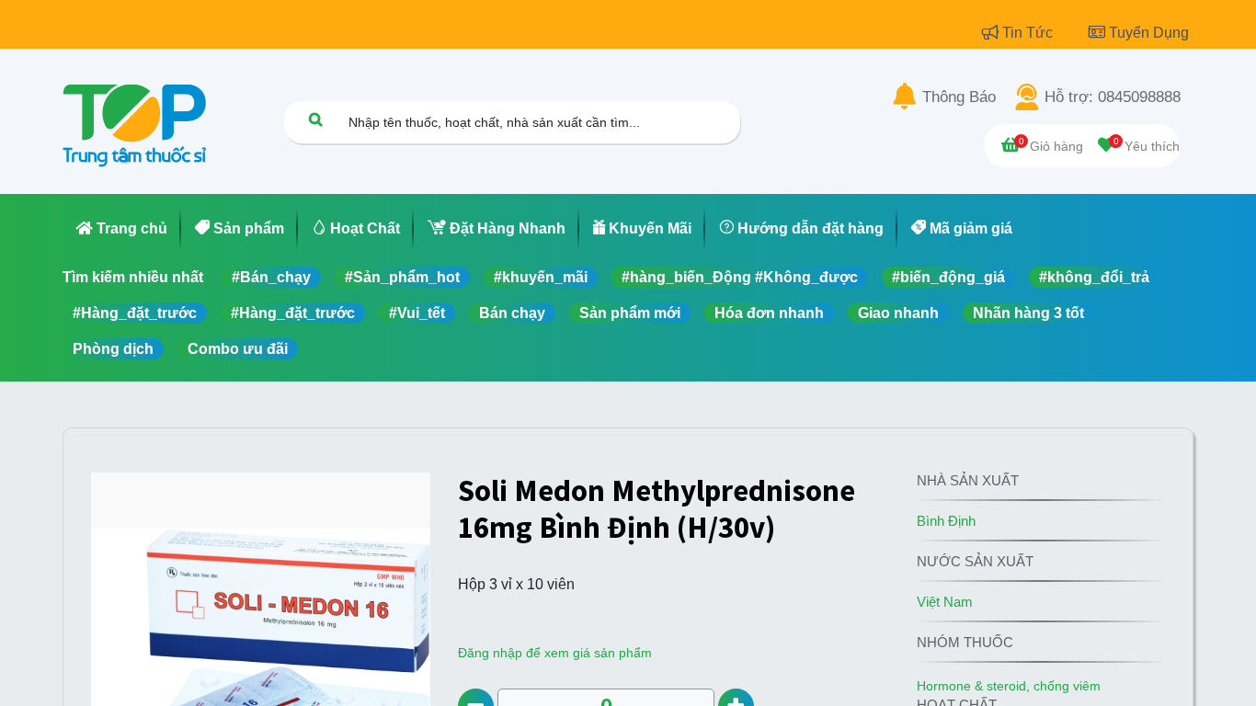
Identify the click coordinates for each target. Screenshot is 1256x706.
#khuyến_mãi (541, 277)
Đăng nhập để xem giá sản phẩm (555, 652)
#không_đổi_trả (1094, 277)
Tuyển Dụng (1149, 32)
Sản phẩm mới (629, 313)
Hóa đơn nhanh (769, 313)
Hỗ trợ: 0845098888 (1113, 97)
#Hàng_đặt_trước (135, 313)
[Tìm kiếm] (315, 119)
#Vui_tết (417, 313)
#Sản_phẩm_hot (402, 277)
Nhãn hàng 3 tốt (1028, 313)
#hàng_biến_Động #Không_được (740, 277)
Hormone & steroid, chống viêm (1009, 685)
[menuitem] (122, 229)
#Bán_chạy (271, 277)
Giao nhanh (898, 313)
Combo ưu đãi (238, 349)
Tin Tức (1029, 32)
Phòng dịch (113, 349)
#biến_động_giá (948, 277)
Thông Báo (959, 97)
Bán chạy (512, 313)
